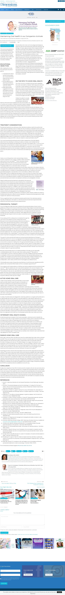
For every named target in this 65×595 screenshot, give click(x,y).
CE (32, 9)
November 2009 (52, 25)
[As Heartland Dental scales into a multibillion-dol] (27, 543)
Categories (26, 9)
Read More (32, 593)
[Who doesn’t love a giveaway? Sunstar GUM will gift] (5, 543)
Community (38, 9)
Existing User (29, 17)
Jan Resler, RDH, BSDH (6, 40)
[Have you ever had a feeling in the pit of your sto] (16, 543)
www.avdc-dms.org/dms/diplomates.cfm (12, 421)
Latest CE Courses (10, 33)
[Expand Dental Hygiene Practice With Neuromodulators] (37, 494)
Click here (46, 100)
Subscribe (46, 9)
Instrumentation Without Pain (9, 483)
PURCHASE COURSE (6, 45)
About (7, 9)
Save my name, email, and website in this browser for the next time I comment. (19, 529)
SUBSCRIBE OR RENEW (55, 21)
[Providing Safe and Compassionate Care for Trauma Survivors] (7, 494)
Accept (59, 592)
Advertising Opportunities (10, 1)
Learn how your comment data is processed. (28, 534)
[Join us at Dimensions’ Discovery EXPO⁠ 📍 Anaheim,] (49, 543)
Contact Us (2, 1)
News (12, 9)
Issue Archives (18, 9)
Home (2, 9)
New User (33, 17)
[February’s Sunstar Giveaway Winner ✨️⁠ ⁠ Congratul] (59, 543)
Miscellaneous (3, 33)
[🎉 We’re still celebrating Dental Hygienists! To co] (38, 543)
